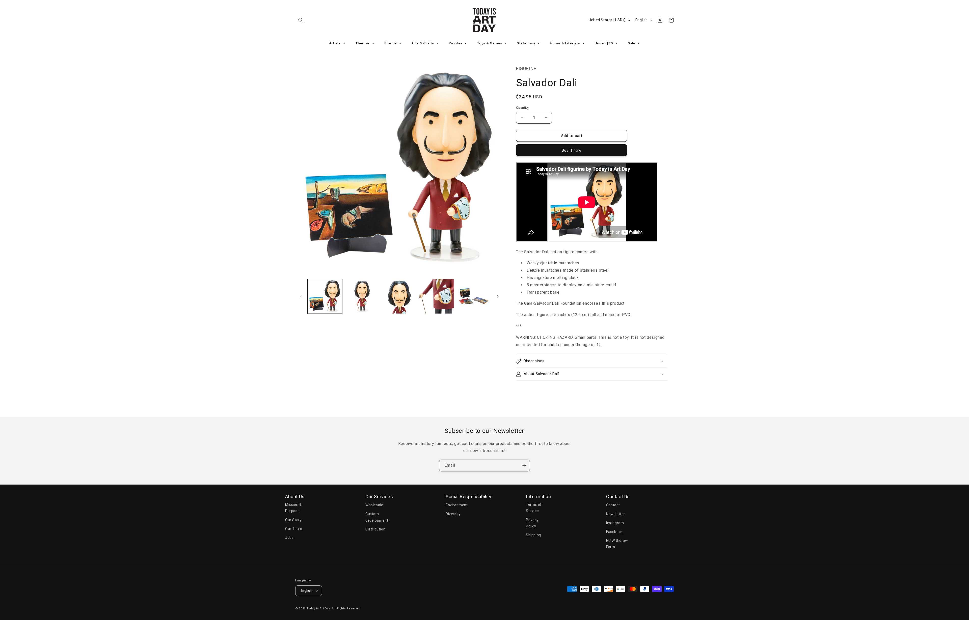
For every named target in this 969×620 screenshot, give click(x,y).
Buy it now (571, 150)
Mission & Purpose (293, 507)
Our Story (293, 520)
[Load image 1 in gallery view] (325, 296)
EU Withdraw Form (617, 544)
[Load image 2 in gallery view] (362, 296)
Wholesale (374, 505)
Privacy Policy (532, 523)
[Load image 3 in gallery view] (399, 296)
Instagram (615, 523)
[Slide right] (497, 296)
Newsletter (615, 514)
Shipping (533, 535)
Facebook (614, 532)
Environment (457, 505)
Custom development (376, 517)
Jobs (289, 538)
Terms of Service (534, 507)
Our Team (293, 529)
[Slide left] (300, 296)
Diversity (453, 514)
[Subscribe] (524, 465)
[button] (300, 20)
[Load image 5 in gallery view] (473, 296)
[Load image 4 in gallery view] (436, 296)
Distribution (375, 529)
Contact (613, 505)
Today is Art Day (318, 608)
